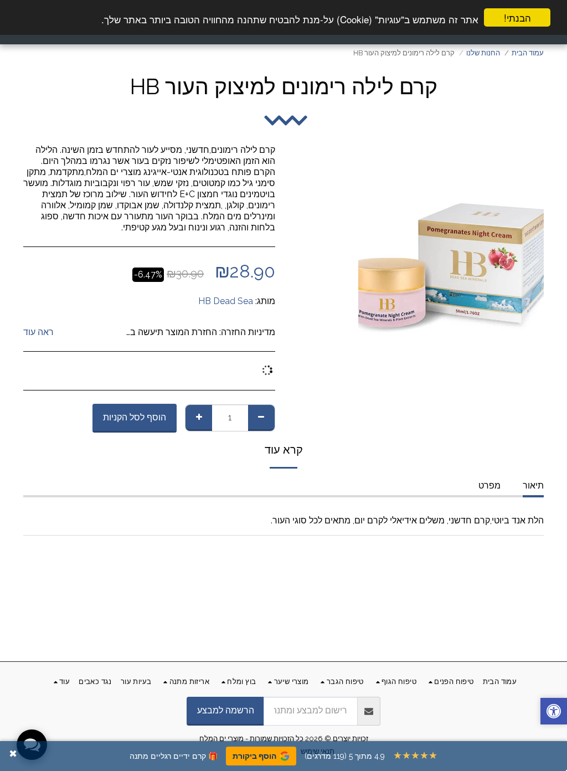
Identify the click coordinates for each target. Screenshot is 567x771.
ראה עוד (38, 332)
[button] (553, 712)
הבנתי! (517, 17)
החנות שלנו (483, 53)
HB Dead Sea (225, 301)
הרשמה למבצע (225, 710)
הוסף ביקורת (254, 756)
